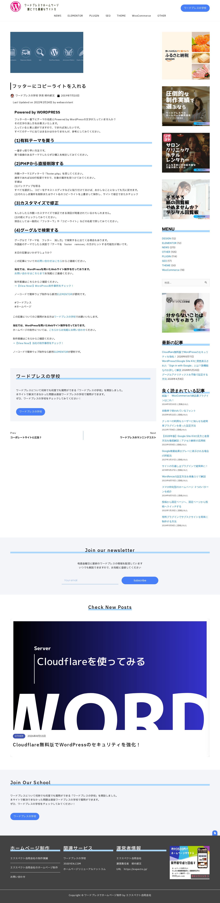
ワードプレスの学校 (65, 317)
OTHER (162, 16)
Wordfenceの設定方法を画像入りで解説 (184, 476)
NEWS (57, 16)
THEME (121, 16)
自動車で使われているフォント (179, 410)
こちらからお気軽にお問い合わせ (67, 330)
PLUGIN (94, 16)
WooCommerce (141, 16)
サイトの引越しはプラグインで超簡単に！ (185, 466)
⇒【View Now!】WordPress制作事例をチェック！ (44, 286)
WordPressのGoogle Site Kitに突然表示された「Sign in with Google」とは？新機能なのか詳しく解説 (185, 365)
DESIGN (166, 238)
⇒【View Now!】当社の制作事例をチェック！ (38, 343)
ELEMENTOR (75, 16)
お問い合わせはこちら (49, 261)
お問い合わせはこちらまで (29, 273)
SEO (108, 16)
